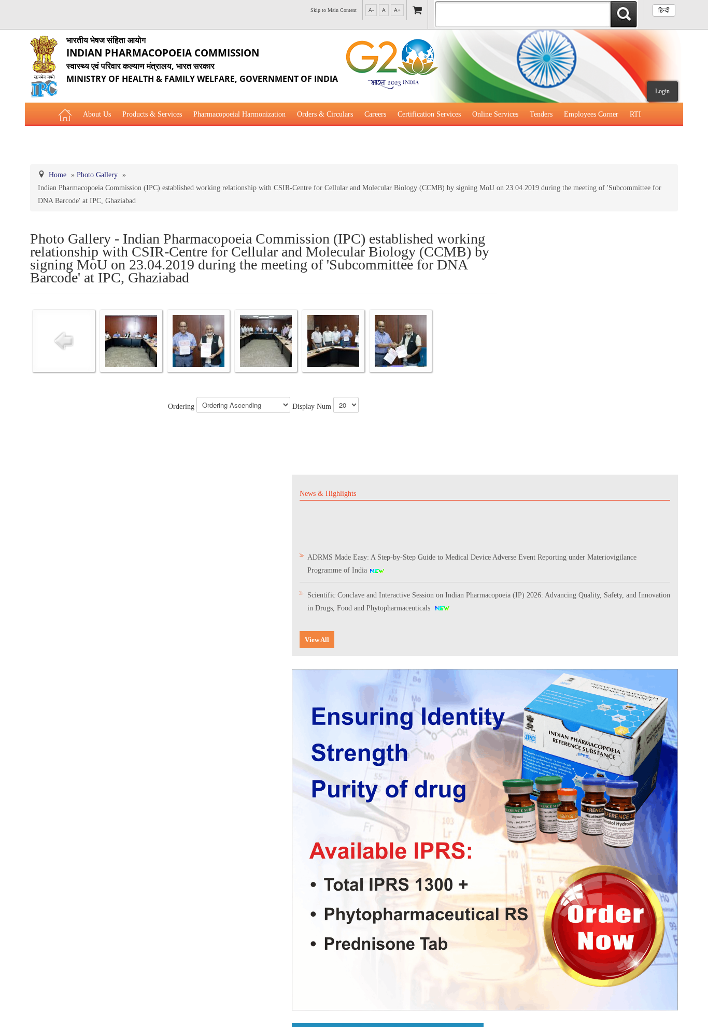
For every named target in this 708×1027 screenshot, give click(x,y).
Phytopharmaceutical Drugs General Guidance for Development (228, 140)
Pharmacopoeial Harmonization (239, 114)
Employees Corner (591, 114)
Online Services (495, 114)
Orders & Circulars (325, 114)
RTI (635, 114)
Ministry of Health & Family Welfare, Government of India (202, 59)
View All (317, 640)
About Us (97, 114)
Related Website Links (91, 140)
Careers (375, 114)
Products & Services (152, 114)
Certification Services (429, 114)
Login (662, 91)
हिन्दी (664, 10)
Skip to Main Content (333, 10)
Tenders (541, 114)
